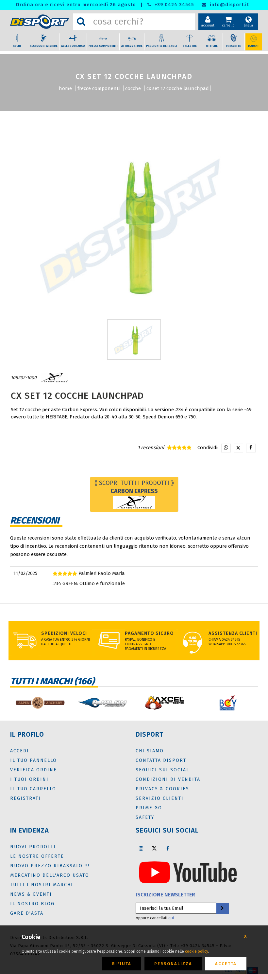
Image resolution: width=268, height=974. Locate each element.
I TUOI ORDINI (29, 779)
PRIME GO (149, 808)
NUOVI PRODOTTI (33, 847)
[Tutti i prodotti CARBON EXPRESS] (54, 377)
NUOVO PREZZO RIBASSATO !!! (50, 866)
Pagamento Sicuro (149, 633)
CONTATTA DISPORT (161, 760)
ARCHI (17, 45)
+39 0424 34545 (173, 5)
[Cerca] (81, 21)
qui (171, 917)
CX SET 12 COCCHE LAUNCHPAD (177, 88)
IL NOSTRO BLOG (32, 904)
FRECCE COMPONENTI (103, 45)
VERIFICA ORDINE (33, 770)
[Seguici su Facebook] (167, 848)
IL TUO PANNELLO (33, 760)
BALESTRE (190, 45)
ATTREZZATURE (131, 45)
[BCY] (228, 703)
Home (65, 88)
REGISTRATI (25, 798)
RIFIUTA (121, 963)
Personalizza (173, 963)
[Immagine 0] (134, 339)
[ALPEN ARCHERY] (39, 703)
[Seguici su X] (154, 848)
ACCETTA (226, 963)
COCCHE (133, 88)
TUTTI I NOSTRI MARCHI (41, 885)
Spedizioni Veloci (64, 633)
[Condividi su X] (238, 448)
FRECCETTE (233, 45)
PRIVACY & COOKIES (162, 789)
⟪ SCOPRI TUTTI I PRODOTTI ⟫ (134, 487)
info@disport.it (228, 5)
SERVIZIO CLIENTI (160, 798)
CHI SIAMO (150, 751)
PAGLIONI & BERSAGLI (161, 45)
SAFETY (145, 817)
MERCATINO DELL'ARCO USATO (49, 875)
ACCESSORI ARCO (73, 45)
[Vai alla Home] (40, 21)
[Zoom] (134, 224)
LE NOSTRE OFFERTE (37, 856)
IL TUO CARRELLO (33, 789)
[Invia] (222, 908)
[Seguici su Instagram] (141, 848)
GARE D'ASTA (26, 913)
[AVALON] (102, 703)
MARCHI (253, 45)
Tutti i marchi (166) (52, 681)
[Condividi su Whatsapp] (226, 448)
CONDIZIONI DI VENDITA (168, 779)
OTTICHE (212, 45)
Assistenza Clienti (233, 633)
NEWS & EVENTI (31, 894)
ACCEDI (19, 751)
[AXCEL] (165, 703)
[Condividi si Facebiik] (251, 448)
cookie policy (196, 951)
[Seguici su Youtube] (188, 872)
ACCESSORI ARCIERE (44, 45)
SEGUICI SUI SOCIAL (162, 770)
